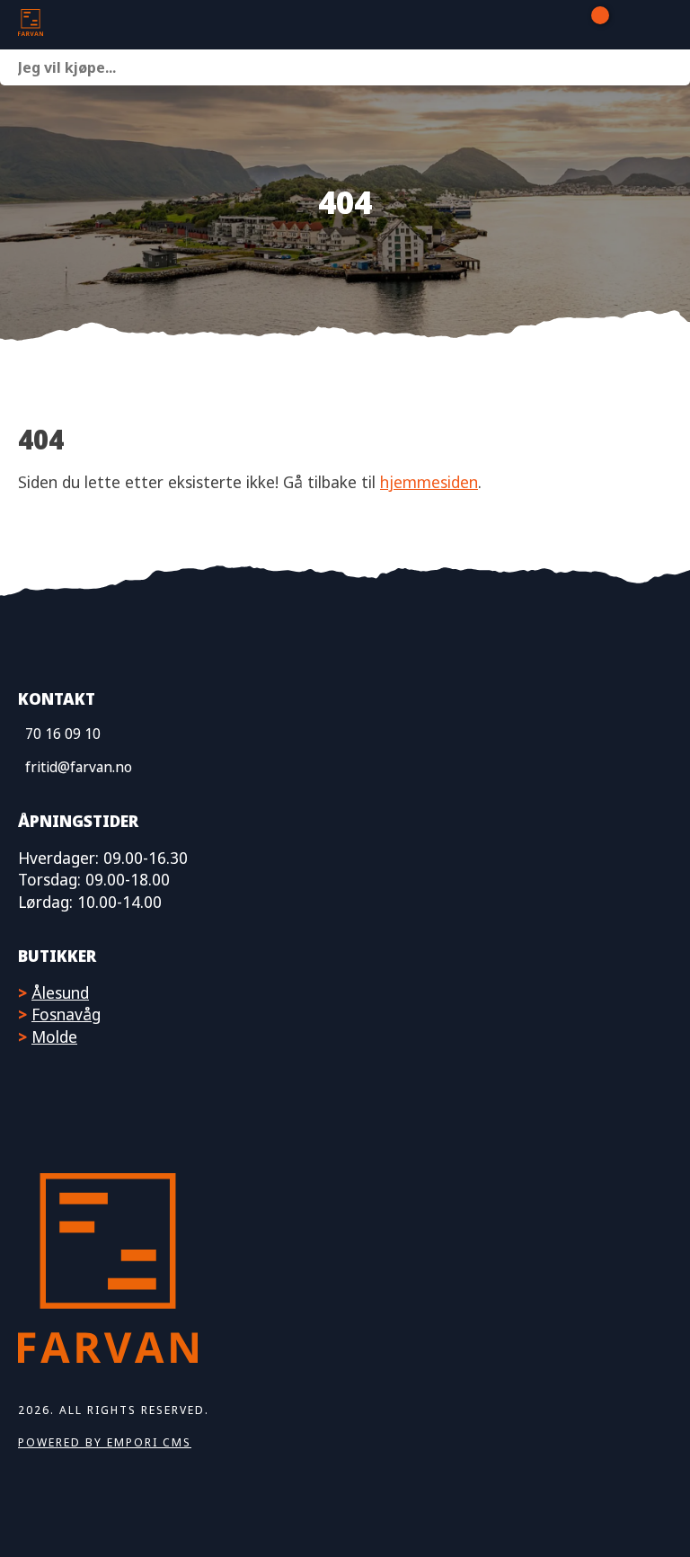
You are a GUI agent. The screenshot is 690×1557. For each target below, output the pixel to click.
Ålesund (60, 992)
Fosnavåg (66, 1014)
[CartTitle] (593, 25)
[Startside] (108, 24)
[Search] (672, 67)
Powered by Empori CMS (104, 1442)
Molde (54, 1036)
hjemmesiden (429, 482)
